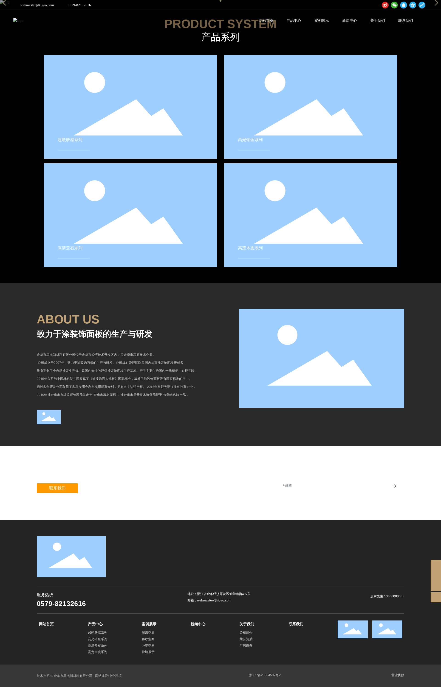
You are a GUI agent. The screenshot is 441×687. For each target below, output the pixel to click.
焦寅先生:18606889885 (387, 596)
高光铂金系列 (250, 139)
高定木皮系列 (250, 248)
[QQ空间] (412, 5)
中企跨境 (115, 676)
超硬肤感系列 (70, 139)
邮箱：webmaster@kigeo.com (209, 600)
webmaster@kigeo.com (37, 5)
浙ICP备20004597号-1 (265, 675)
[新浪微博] (385, 5)
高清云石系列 (70, 248)
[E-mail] (436, 565)
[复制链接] (421, 5)
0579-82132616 (79, 5)
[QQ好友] (403, 5)
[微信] (394, 5)
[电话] (436, 575)
